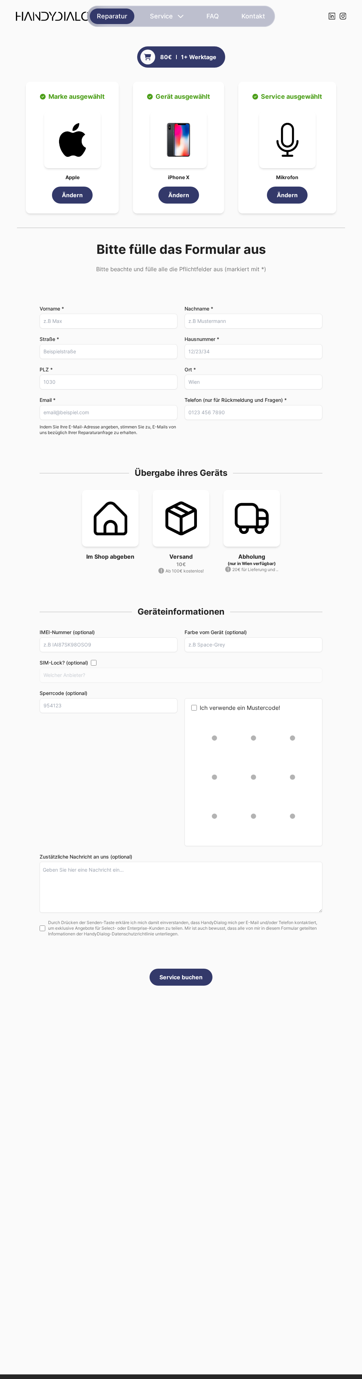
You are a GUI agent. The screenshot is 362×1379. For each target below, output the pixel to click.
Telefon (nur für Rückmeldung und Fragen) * (236, 400)
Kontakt (253, 16)
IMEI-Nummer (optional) (67, 632)
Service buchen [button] (181, 977)
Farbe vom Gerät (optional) (216, 632)
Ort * (190, 369)
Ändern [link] (72, 195)
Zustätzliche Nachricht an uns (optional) (86, 857)
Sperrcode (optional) (63, 693)
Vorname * (52, 309)
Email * (48, 400)
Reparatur (112, 16)
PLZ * (46, 369)
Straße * (49, 339)
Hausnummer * (202, 339)
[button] (72, 140)
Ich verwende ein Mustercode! (240, 707)
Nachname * (199, 309)
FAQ (212, 16)
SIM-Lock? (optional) (64, 663)
